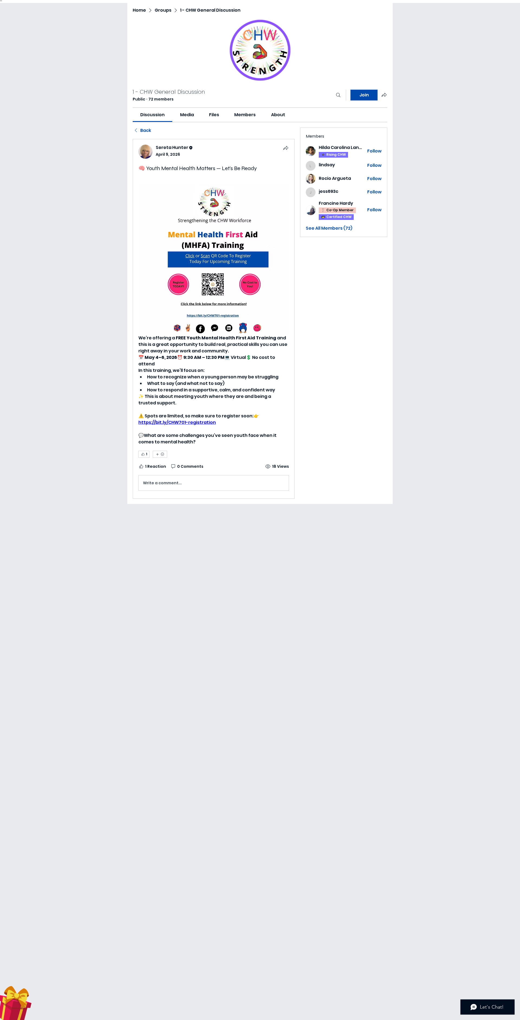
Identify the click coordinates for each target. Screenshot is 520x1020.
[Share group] (384, 95)
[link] (152, 115)
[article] (214, 319)
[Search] (338, 95)
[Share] (285, 148)
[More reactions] (160, 454)
